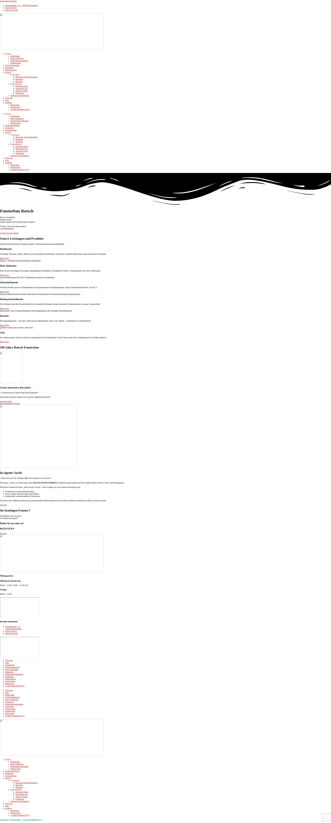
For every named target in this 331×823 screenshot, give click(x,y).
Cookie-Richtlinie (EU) (19, 109)
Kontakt (8, 102)
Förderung (20, 93)
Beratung (19, 79)
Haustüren (9, 68)
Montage (19, 82)
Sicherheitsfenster (12, 65)
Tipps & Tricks (22, 91)
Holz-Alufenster (17, 58)
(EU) (32, 820)
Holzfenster (15, 56)
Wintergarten (15, 63)
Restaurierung (11, 70)
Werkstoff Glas (22, 89)
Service (8, 72)
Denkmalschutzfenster (19, 61)
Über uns (9, 98)
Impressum (14, 105)
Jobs (7, 100)
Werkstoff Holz (22, 86)
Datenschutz (15, 107)
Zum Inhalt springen (8, 1)
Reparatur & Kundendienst (26, 77)
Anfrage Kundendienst (19, 95)
